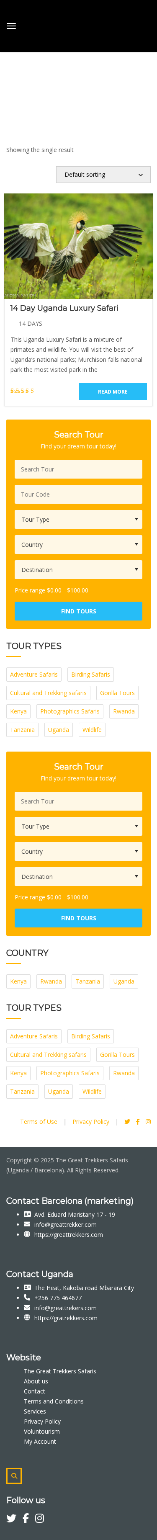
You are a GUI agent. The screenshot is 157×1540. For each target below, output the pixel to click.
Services (35, 1411)
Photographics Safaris (70, 711)
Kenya (18, 711)
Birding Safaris (90, 674)
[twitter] (14, 1520)
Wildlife (92, 730)
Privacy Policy (90, 1121)
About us (36, 1381)
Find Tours (78, 611)
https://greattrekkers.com (68, 1235)
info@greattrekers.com (65, 1308)
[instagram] (39, 1520)
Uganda (58, 730)
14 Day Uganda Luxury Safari (64, 308)
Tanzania (22, 730)
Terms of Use (38, 1121)
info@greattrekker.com (65, 1224)
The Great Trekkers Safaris (60, 1371)
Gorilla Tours (117, 693)
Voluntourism (42, 1431)
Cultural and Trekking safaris (48, 693)
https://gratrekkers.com (66, 1318)
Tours (14, 63)
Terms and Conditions (54, 1401)
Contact (34, 1391)
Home (14, 53)
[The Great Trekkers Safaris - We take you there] (70, 24)
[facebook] (29, 1520)
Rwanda (124, 711)
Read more (113, 391)
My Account (40, 1441)
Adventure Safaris (34, 674)
